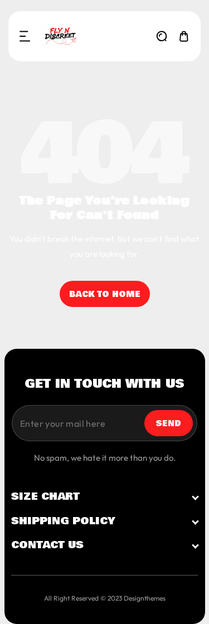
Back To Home (104, 294)
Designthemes (145, 598)
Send (168, 423)
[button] (25, 36)
